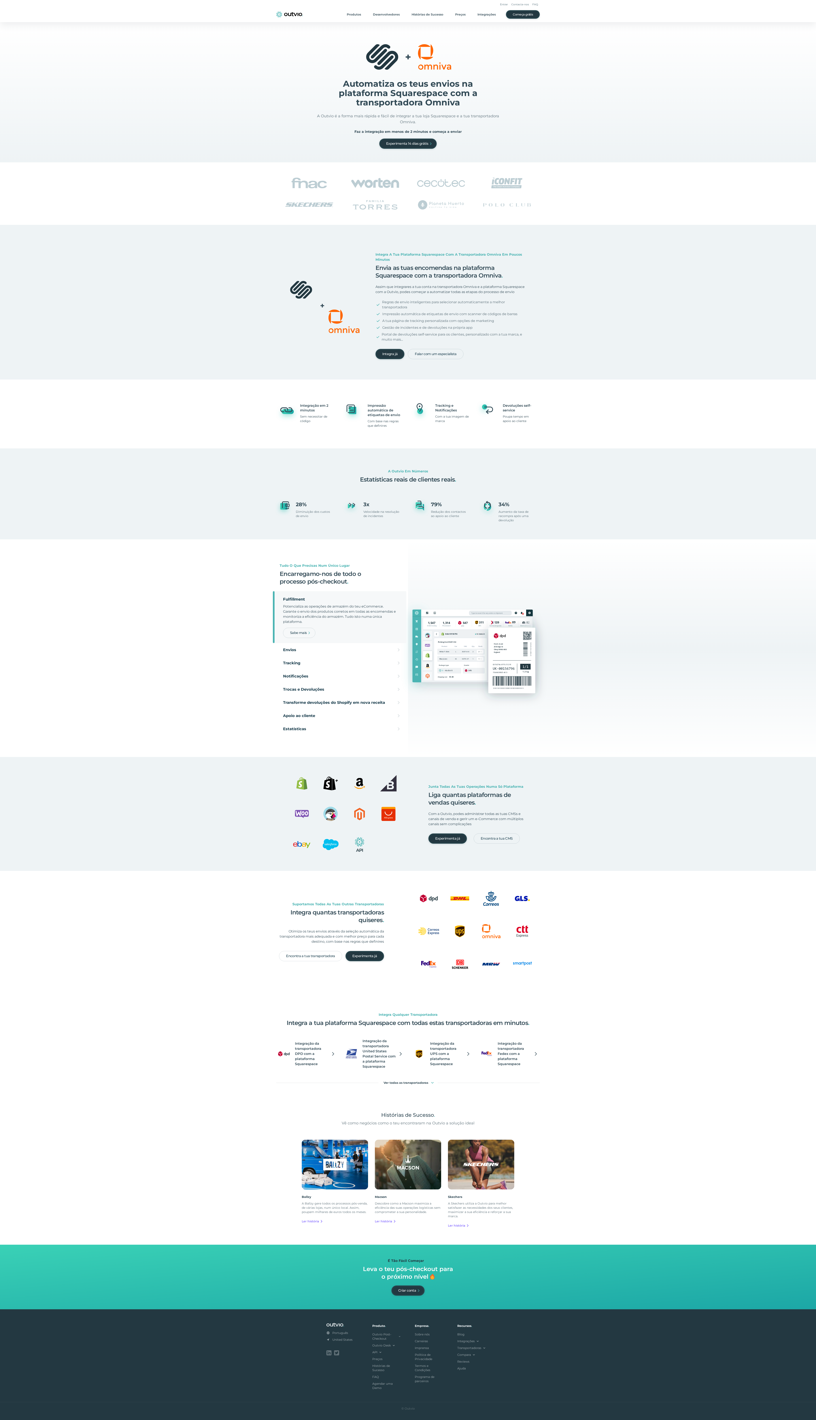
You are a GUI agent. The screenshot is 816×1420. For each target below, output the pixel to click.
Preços (460, 14)
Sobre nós (422, 1334)
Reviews (463, 1361)
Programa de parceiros (424, 1379)
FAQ (535, 4)
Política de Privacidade (423, 1357)
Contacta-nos (520, 4)
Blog (461, 1334)
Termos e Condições (422, 1368)
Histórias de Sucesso (427, 14)
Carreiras (421, 1341)
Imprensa (422, 1348)
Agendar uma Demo (382, 1386)
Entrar (504, 4)
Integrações (486, 14)
